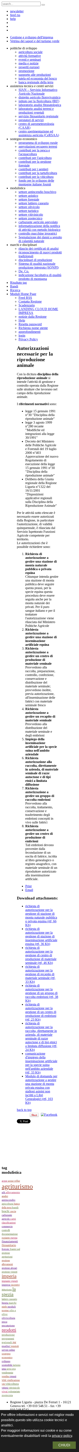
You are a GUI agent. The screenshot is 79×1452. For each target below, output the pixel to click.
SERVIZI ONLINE (8, 1349)
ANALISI (5, 1196)
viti (3, 1383)
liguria (5, 1302)
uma (4, 1368)
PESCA (4, 1321)
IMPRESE (6, 1284)
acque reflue (14, 1180)
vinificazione (13, 1380)
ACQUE (5, 1180)
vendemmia (7, 1372)
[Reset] (43, 4)
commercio (7, 1226)
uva (14, 1368)
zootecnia (7, 1395)
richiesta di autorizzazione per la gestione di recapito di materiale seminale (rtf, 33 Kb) (40, 974)
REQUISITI (15, 1346)
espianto (6, 1237)
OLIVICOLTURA (8, 1317)
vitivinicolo (14, 1387)
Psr (14, 1342)
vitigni (5, 1387)
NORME (5, 1310)
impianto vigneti (10, 1281)
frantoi (13, 1249)
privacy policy (62, 1436)
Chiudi (64, 1445)
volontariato (14, 1391)
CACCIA (13, 1211)
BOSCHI (6, 1211)
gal (18, 1249)
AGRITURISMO (17, 1186)
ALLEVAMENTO (13, 1192)
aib (4, 1192)
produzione (8, 1334)
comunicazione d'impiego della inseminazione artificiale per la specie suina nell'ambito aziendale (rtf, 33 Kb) (41, 1063)
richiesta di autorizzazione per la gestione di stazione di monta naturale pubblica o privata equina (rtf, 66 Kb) (41, 915)
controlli (6, 1230)
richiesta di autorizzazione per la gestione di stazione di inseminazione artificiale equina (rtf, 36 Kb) (41, 936)
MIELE (5, 1306)
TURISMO (16, 1365)
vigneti (12, 1376)
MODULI (12, 1306)
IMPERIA (9, 1276)
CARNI (13, 1218)
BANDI (15, 1207)
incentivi (15, 1284)
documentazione (10, 1234)
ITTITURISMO (7, 1289)
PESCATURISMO (8, 1325)
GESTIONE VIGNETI (9, 1271)
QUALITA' (6, 1346)
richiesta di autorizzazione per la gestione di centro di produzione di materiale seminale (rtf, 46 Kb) (40, 955)
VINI (4, 1380)
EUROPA (14, 1237)
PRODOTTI (9, 1330)
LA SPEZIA (9, 1292)
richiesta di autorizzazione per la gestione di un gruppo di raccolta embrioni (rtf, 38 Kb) (41, 993)
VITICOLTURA (12, 1383)
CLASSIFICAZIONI (9, 1222)
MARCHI (12, 1302)
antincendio (8, 1200)
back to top (24, 1110)
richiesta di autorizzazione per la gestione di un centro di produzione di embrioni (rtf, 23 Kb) (40, 1012)
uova (9, 1368)
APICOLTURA (8, 1203)
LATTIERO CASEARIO (9, 1299)
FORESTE (6, 1249)
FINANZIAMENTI (10, 1241)
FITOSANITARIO (9, 1245)
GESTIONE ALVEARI (9, 1268)
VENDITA (5, 1376)
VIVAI (5, 1391)
